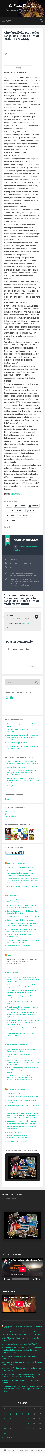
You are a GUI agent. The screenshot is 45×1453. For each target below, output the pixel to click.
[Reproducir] (5, 1279)
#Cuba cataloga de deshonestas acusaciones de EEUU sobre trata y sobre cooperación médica (22, 1070)
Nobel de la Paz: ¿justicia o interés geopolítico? (23, 886)
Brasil (11, 567)
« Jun (4, 1437)
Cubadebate (12, 896)
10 (17, 1419)
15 (5, 1424)
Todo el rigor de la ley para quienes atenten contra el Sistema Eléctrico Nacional (21, 930)
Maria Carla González (12, 812)
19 (28, 1424)
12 (28, 1419)
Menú (8, 21)
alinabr (10, 615)
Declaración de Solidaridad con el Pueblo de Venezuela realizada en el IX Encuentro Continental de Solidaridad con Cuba (22, 873)
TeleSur (10, 955)
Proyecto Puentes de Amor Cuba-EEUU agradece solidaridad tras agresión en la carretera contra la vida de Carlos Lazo (20, 1077)
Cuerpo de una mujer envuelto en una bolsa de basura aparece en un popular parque (22, 991)
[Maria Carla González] (6, 814)
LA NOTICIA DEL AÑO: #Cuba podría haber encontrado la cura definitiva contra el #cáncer (23, 763)
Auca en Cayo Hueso (16, 1089)
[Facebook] (11, 698)
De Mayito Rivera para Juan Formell (19, 786)
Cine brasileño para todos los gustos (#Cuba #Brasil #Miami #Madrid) (21, 36)
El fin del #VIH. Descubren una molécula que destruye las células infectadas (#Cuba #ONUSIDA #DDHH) (21, 773)
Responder (36, 617)
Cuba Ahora (15, 494)
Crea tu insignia (10, 816)
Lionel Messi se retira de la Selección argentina (23, 916)
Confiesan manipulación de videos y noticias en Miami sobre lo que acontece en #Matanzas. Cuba (23, 1108)
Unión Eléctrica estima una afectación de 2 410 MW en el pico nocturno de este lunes (23, 925)
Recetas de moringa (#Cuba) (17, 767)
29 (5, 1434)
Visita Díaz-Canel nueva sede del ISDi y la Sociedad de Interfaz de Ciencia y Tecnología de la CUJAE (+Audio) (22, 1388)
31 (17, 1434)
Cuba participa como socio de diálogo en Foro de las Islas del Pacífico (23, 912)
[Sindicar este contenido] (6, 863)
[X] (7, 698)
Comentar (31, 666)
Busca (41, 20)
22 (5, 1429)
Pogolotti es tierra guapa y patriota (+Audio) (20, 1344)
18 (22, 1424)
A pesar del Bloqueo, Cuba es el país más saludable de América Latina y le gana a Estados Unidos (23, 780)
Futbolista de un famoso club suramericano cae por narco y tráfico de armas (23, 1008)
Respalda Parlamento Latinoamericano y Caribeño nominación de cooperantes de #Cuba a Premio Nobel (23, 1062)
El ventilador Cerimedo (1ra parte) (18, 946)
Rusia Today (12, 973)
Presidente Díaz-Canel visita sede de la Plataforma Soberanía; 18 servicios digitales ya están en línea (22, 1333)
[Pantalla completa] (40, 1279)
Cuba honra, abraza (13, 1093)
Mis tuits (8, 799)
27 (34, 1429)
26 (28, 1429)
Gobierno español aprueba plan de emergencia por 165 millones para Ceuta (23, 941)
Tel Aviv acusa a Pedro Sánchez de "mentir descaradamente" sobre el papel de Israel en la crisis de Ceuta (23, 979)
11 (22, 1419)
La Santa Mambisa (22, 6)
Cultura (20, 563)
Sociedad (27, 563)
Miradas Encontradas (17, 1045)
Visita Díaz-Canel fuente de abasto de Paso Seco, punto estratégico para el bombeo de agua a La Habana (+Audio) (22, 1350)
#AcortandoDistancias (14, 1132)
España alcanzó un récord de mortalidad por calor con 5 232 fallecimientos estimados (22, 906)
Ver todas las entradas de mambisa (25, 548)
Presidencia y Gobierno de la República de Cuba (22, 1327)
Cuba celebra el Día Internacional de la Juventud (23, 1097)
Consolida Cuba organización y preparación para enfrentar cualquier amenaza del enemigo (21, 1375)
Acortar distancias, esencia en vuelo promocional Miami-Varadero (19, 1137)
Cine (10, 563)
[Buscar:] (22, 682)
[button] (17, 1173)
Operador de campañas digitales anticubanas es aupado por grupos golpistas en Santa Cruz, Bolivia (22, 737)
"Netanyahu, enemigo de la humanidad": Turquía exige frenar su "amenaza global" (23, 986)
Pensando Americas (16, 863)
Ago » (9, 1437)
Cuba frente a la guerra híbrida (17, 743)
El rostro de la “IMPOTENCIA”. (17, 1141)
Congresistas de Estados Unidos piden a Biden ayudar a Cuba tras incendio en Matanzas (23, 1122)
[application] (22, 1269)
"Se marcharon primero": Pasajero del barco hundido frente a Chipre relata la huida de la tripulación (22, 1014)
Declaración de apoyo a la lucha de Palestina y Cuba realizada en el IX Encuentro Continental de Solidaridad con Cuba (22, 881)
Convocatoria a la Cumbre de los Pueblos (21, 867)
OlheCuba (25, 624)
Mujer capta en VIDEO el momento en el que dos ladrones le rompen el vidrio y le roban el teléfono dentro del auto (23, 1022)
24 (17, 1429)
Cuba (15, 563)
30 (11, 1434)
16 (11, 1424)
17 (17, 1424)
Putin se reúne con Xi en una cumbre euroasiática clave (19, 936)
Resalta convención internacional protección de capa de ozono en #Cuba (23, 575)
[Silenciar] (36, 1279)
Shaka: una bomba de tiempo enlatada (20, 920)
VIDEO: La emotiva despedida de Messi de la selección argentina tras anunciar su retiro (22, 997)
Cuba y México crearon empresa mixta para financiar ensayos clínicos (21, 1050)
